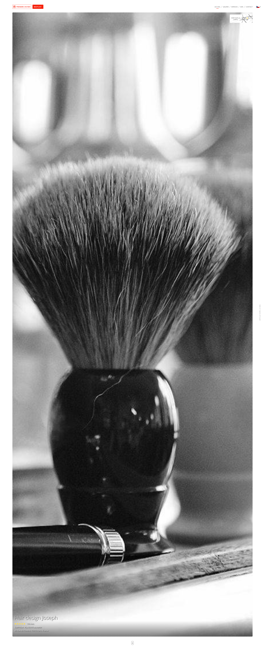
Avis (241, 7)
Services (234, 7)
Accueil (217, 7)
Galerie (226, 7)
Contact (249, 7)
